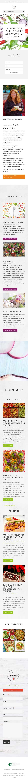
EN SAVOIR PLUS (10, 238)
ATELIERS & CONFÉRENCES (9, 262)
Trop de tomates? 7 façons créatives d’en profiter (14, 423)
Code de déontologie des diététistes (14, 769)
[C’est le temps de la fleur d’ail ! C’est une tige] (8, 646)
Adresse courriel (9, 708)
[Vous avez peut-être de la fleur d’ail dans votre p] (8, 635)
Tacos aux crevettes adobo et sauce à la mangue (13, 537)
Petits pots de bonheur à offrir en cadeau (13, 477)
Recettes (13, 543)
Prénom (6, 695)
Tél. (4, 714)
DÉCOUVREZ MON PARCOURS (10, 176)
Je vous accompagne (13, 690)
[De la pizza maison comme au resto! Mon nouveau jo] (19, 635)
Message (6, 721)
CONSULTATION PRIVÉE (13, 222)
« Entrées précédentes (9, 505)
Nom (5, 701)
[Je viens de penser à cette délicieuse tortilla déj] (19, 646)
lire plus (8, 445)
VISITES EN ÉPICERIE (12, 312)
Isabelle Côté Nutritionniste (10, 773)
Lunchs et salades (15, 541)
